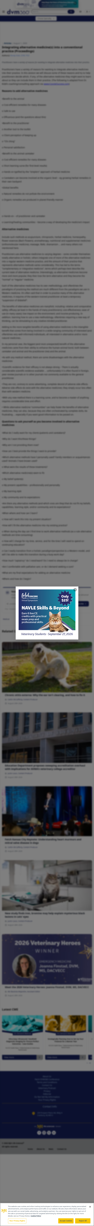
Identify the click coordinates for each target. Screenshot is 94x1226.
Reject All (83, 1221)
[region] (47, 1214)
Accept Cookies (66, 1221)
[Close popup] (75, 589)
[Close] (90, 1206)
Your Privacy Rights (17, 1221)
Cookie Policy (36, 1216)
